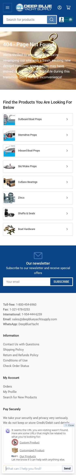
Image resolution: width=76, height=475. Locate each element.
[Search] (51, 19)
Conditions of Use (15, 360)
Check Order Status (16, 366)
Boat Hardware (26, 229)
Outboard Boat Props (30, 119)
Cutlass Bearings (27, 181)
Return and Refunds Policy (20, 355)
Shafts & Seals (26, 213)
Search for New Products (20, 397)
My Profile (10, 392)
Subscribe (61, 282)
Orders (7, 386)
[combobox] (30, 19)
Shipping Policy (13, 349)
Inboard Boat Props (29, 150)
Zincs (21, 197)
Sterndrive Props (27, 134)
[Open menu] (7, 7)
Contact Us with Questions (21, 344)
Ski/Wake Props (27, 166)
